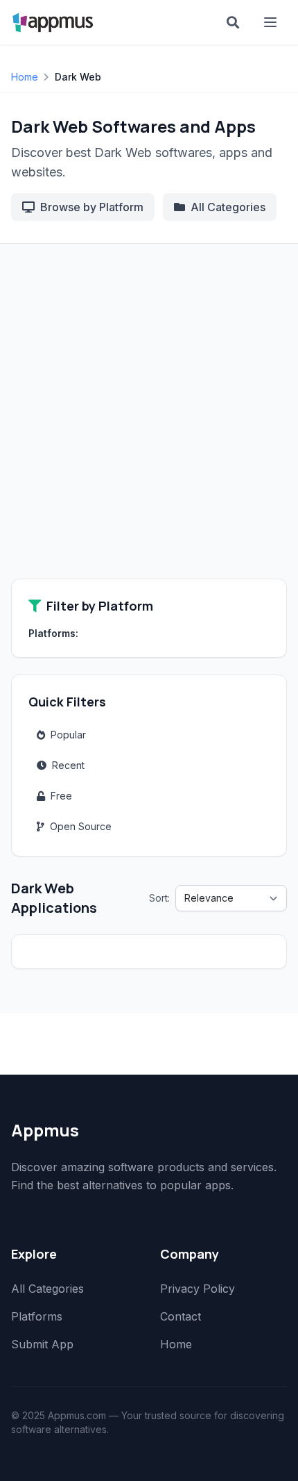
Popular (68, 734)
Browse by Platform (91, 207)
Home (24, 77)
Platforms (36, 1316)
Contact (180, 1316)
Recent (68, 765)
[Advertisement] (149, 422)
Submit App (42, 1344)
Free (61, 796)
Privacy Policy (197, 1289)
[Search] (233, 22)
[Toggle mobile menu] (271, 22)
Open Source (81, 826)
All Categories (228, 207)
